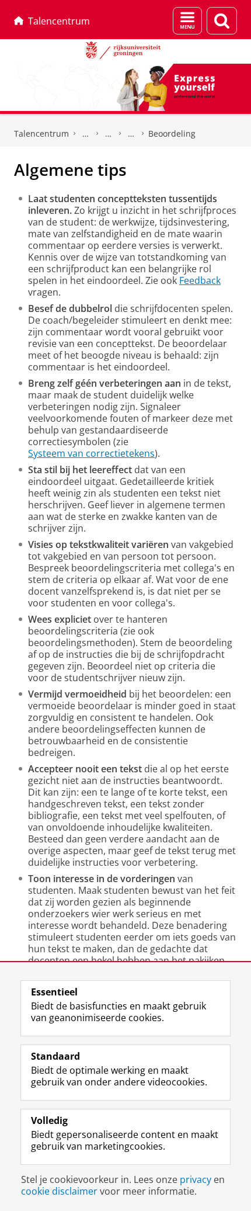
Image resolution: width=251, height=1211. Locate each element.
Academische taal (108, 134)
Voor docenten (131, 134)
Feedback (200, 280)
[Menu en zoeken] (187, 20)
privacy (195, 1179)
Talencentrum (59, 21)
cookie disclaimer (59, 1191)
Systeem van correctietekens (91, 453)
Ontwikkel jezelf (86, 134)
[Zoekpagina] (221, 20)
